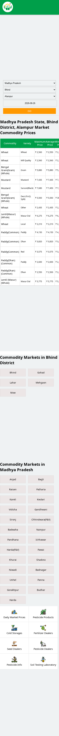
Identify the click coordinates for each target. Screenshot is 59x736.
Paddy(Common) (10, 232)
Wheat (4, 152)
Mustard (5, 179)
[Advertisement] (29, 46)
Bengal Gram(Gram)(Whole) (8, 170)
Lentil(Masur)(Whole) (8, 216)
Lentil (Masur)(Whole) (8, 281)
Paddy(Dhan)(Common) (8, 262)
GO (29, 111)
